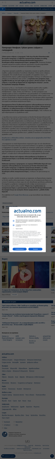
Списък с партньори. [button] (23, 237)
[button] (27, 229)
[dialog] (27, 229)
